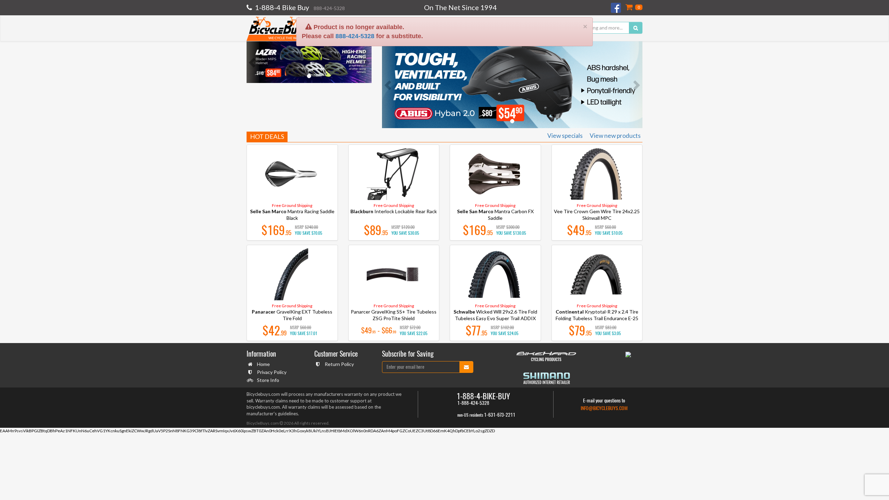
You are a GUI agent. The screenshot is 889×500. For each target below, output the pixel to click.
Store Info (268, 380)
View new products (615, 135)
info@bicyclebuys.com (604, 408)
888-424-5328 (354, 10)
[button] (253, 62)
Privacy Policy (271, 372)
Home (263, 364)
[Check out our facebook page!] (616, 8)
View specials (565, 135)
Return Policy (339, 364)
